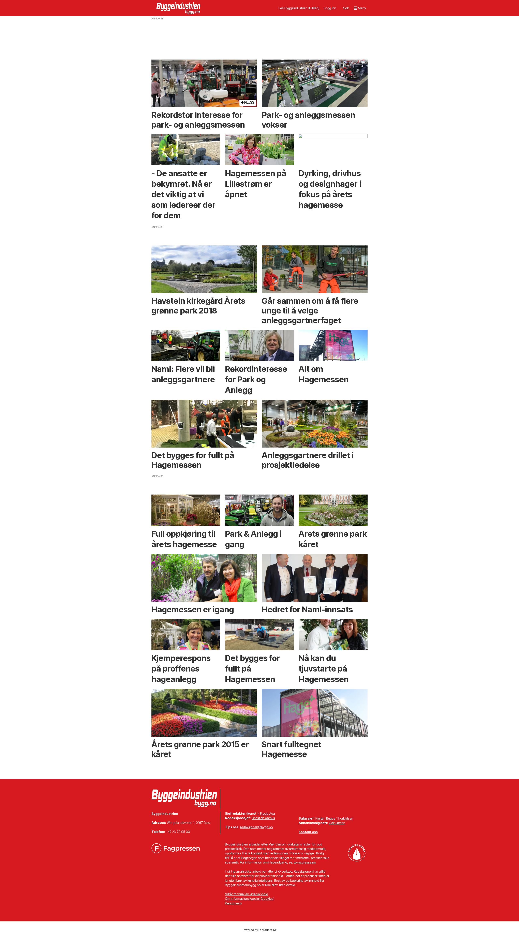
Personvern (233, 903)
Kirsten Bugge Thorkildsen (334, 818)
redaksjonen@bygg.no (256, 827)
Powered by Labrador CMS (260, 930)
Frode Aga (267, 813)
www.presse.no (305, 862)
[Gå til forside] (178, 8)
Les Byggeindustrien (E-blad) (299, 8)
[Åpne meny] (360, 8)
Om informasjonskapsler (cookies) (249, 899)
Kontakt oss (308, 832)
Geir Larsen (337, 823)
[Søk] (346, 8)
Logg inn (330, 8)
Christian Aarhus (263, 818)
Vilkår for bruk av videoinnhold (246, 894)
